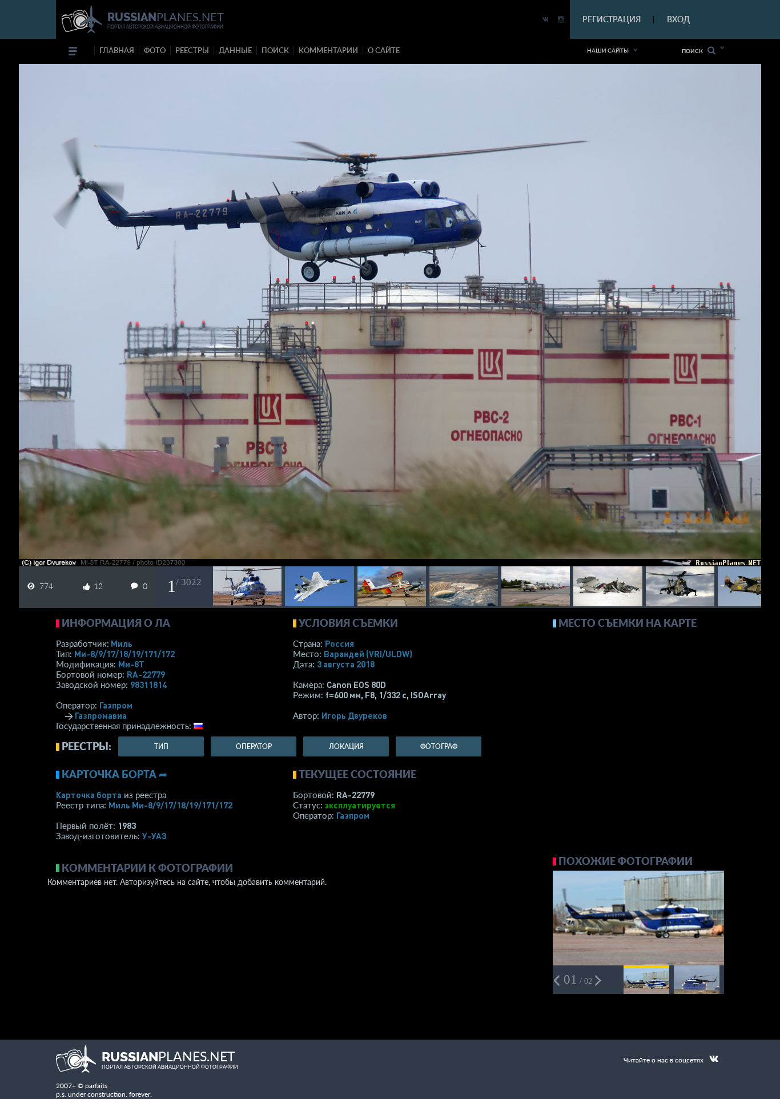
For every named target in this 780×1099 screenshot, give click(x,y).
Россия (339, 643)
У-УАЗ (154, 836)
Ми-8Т (131, 664)
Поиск (694, 50)
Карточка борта (89, 795)
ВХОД (678, 19)
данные (235, 50)
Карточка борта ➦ (114, 774)
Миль (121, 643)
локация (346, 746)
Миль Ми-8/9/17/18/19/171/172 (170, 805)
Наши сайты (608, 50)
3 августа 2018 (346, 664)
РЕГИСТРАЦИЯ (611, 19)
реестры (192, 50)
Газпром (115, 705)
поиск (275, 50)
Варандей (368, 654)
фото (155, 50)
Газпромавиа (101, 715)
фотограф (438, 746)
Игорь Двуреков (354, 715)
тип (161, 746)
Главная (116, 50)
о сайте (384, 50)
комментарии (328, 50)
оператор (254, 746)
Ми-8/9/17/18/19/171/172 (124, 654)
